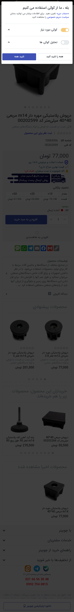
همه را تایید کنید (54, 57)
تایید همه (19, 57)
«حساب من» (63, 14)
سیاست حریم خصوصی (58, 17)
